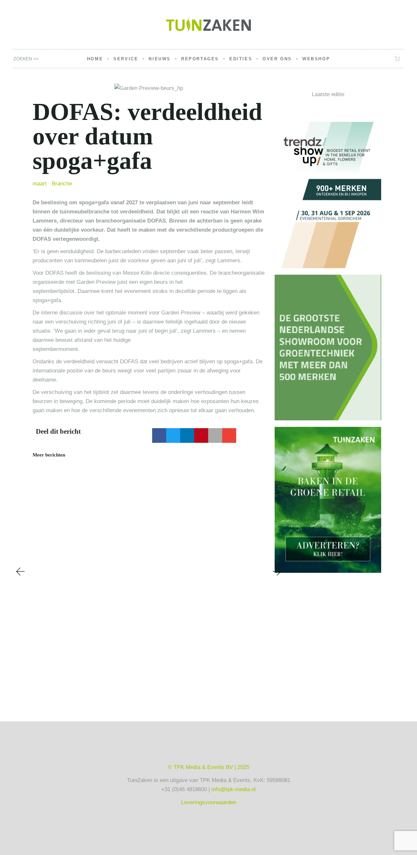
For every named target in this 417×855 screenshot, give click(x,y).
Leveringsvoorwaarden (208, 802)
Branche (62, 184)
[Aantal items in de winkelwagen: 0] (397, 59)
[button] (159, 435)
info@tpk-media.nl (233, 789)
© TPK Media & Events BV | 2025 (208, 767)
